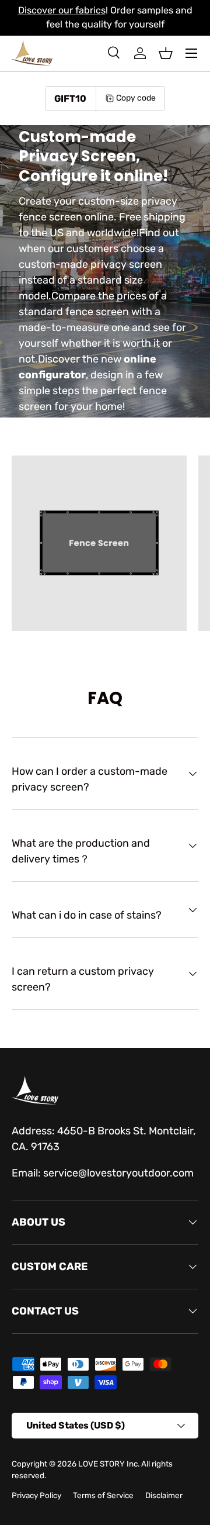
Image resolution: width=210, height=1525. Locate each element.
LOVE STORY (101, 1463)
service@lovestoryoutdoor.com (118, 1173)
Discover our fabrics (62, 10)
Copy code (136, 98)
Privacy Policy (36, 1495)
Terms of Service (103, 1495)
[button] (165, 53)
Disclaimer (164, 1495)
